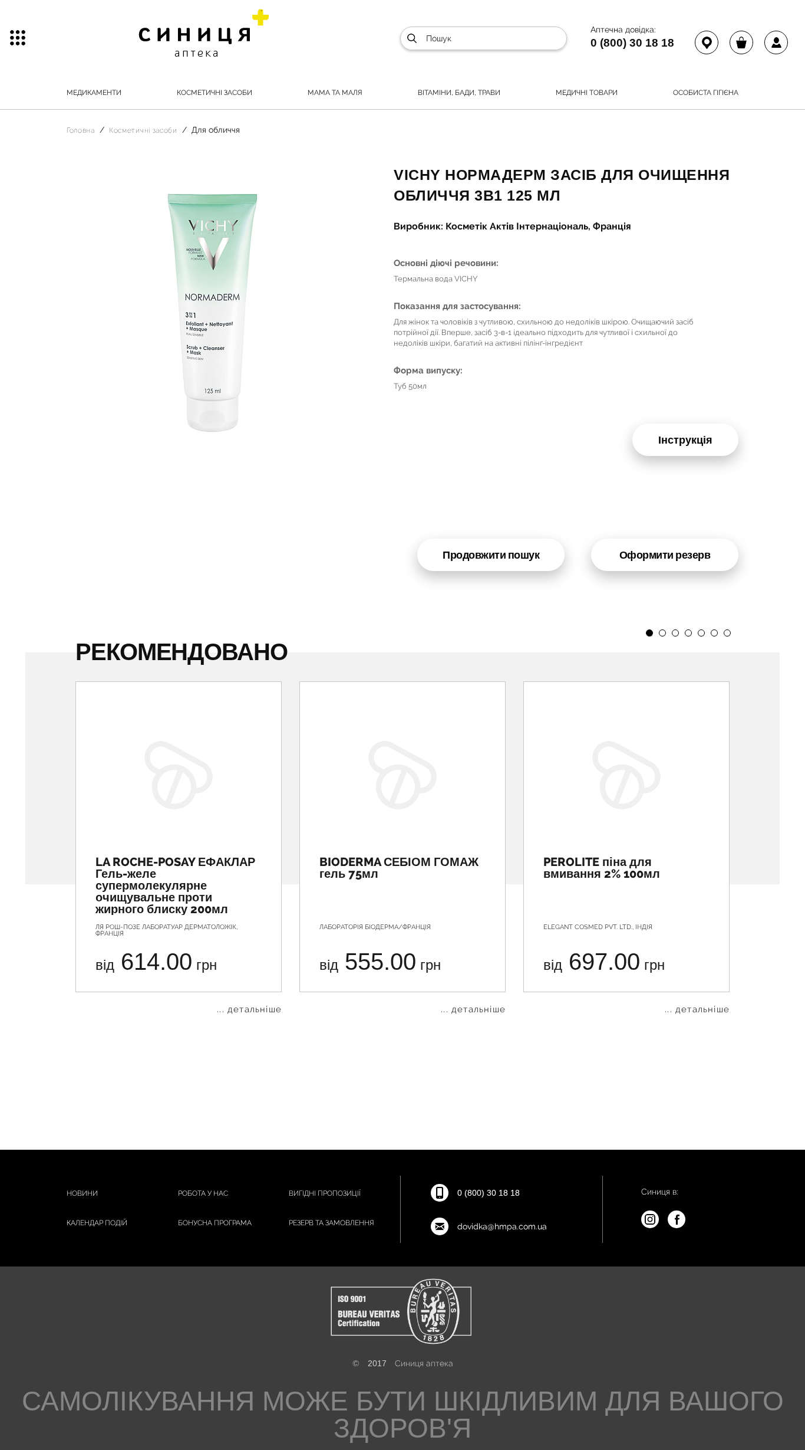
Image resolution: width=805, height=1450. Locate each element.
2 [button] (662, 633)
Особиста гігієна (705, 92)
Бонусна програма (215, 1222)
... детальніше (249, 1009)
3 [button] (675, 633)
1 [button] (649, 633)
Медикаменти (94, 92)
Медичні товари (587, 92)
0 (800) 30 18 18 (632, 42)
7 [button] (727, 633)
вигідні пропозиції (325, 1193)
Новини (82, 1193)
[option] (178, 847)
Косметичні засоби (214, 92)
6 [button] (714, 633)
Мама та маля (335, 92)
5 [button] (701, 633)
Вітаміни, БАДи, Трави (459, 92)
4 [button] (688, 633)
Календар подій (97, 1222)
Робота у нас (203, 1193)
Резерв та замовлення (331, 1222)
